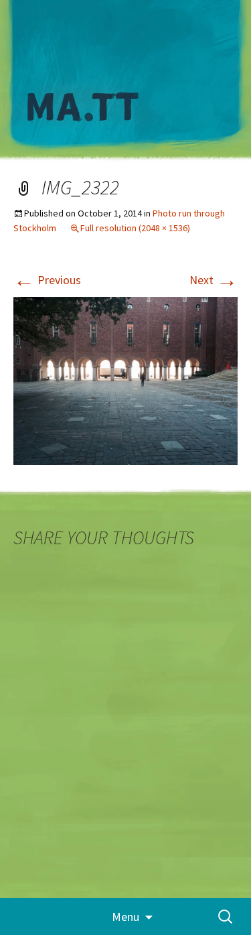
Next (213, 280)
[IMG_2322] (125, 379)
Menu (125, 916)
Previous (47, 280)
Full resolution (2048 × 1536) (135, 228)
